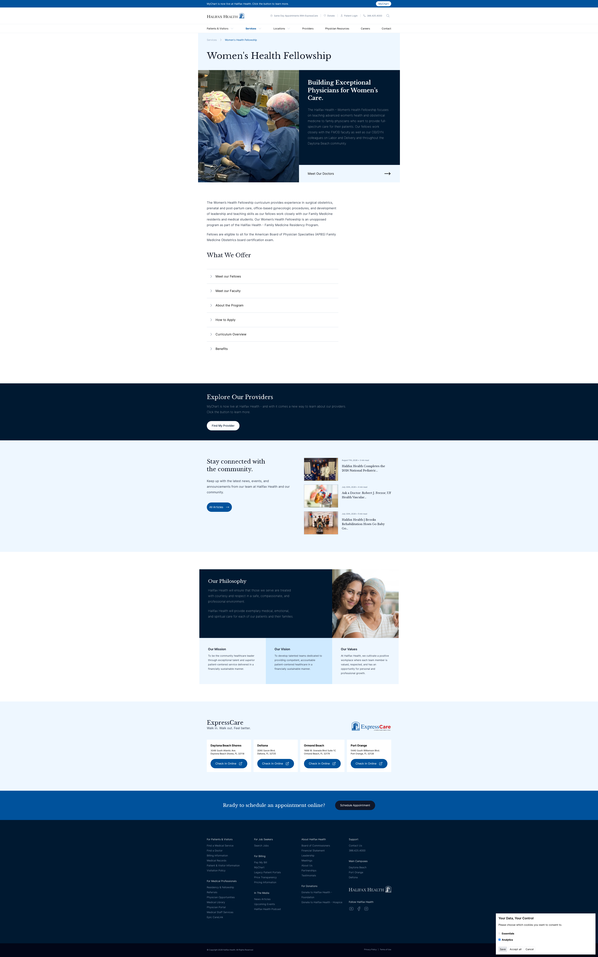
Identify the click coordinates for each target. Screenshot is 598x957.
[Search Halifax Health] (388, 15)
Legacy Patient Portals (267, 872)
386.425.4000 (357, 850)
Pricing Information (265, 882)
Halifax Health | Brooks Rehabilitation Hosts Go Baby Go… (363, 524)
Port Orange (356, 872)
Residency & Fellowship (220, 887)
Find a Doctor (215, 850)
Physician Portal (216, 907)
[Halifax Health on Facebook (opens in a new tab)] (358, 908)
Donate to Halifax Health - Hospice (321, 902)
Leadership (307, 855)
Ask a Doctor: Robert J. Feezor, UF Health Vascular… (366, 495)
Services (212, 39)
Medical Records (216, 860)
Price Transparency (265, 877)
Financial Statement (313, 850)
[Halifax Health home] (225, 16)
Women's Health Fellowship (241, 39)
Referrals (212, 892)
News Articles (262, 899)
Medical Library (216, 902)
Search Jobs (261, 845)
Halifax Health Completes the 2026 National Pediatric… (363, 468)
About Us (306, 865)
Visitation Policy (216, 870)
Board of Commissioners (315, 845)
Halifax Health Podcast (267, 909)
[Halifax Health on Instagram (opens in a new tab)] (366, 908)
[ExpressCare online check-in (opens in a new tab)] (371, 726)
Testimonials (308, 875)
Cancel (530, 949)
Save (503, 949)
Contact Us (355, 845)
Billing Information (217, 855)
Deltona (353, 877)
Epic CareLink (215, 917)
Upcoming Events (264, 904)
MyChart (383, 3)
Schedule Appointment (355, 805)
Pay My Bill (260, 862)
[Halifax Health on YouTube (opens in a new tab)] (351, 908)
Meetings (306, 860)
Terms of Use (385, 949)
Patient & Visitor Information (223, 865)
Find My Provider (223, 425)
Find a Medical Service (220, 845)
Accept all (516, 949)
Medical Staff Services (220, 912)
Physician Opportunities (221, 897)
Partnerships (308, 870)
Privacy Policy (370, 949)
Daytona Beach (357, 867)
